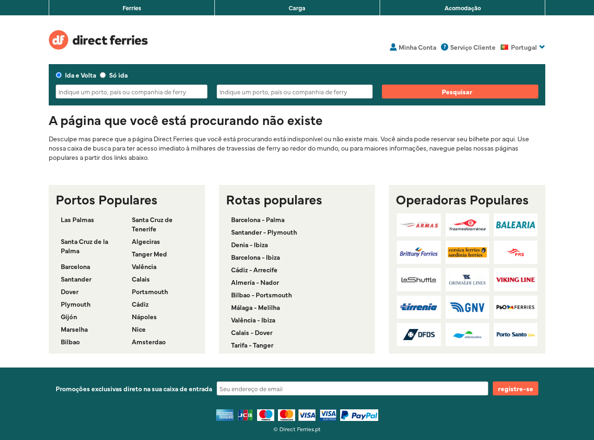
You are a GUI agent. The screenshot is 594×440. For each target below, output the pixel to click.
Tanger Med (149, 253)
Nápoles (144, 316)
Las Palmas (77, 219)
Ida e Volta (80, 74)
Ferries (132, 7)
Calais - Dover (251, 332)
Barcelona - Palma (257, 219)
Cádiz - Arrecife (254, 269)
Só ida (118, 74)
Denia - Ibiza (249, 244)
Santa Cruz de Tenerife (152, 224)
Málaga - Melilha (255, 307)
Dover (69, 291)
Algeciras (146, 241)
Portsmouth (150, 291)
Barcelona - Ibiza (255, 257)
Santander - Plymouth (264, 231)
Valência (144, 266)
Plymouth (75, 304)
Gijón (69, 316)
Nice (139, 329)
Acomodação (463, 7)
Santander (76, 278)
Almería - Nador (255, 282)
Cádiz (140, 304)
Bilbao (70, 341)
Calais (141, 278)
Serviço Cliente (473, 47)
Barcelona (75, 266)
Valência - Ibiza (253, 319)
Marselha (74, 329)
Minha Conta (417, 47)
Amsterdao (149, 341)
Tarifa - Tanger (252, 344)
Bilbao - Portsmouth (261, 294)
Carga (297, 7)
